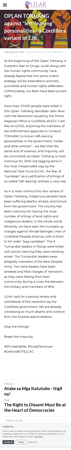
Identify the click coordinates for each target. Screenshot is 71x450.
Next (7, 400)
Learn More (38, 436)
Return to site (15, 420)
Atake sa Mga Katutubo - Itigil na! (33, 391)
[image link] (35, 4)
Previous (9, 383)
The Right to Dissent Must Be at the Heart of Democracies (35, 407)
